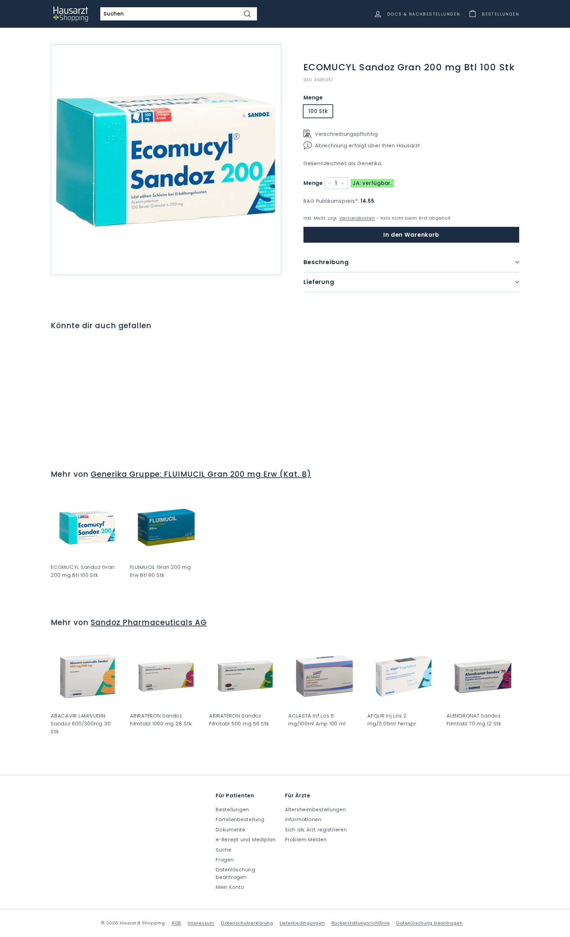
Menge (313, 97)
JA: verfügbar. (372, 183)
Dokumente (230, 829)
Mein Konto (230, 887)
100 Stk (318, 111)
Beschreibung (326, 262)
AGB (176, 923)
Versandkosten (357, 218)
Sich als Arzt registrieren (316, 829)
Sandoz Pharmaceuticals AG (149, 622)
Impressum (201, 923)
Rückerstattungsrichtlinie (361, 923)
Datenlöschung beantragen (235, 873)
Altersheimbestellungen (315, 809)
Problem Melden (306, 839)
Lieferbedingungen (302, 923)
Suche (224, 850)
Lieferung (318, 281)
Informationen (303, 819)
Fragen (225, 859)
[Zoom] (166, 160)
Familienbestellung (240, 819)
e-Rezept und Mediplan (246, 839)
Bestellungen (232, 809)
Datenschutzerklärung (247, 923)
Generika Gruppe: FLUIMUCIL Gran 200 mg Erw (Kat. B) (201, 474)
